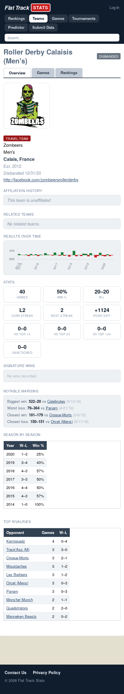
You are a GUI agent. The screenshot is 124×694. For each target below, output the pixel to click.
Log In (114, 7)
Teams (38, 18)
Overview (17, 73)
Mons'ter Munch (19, 599)
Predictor (16, 27)
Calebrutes (56, 401)
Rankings (16, 18)
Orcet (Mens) (62, 421)
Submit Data (43, 27)
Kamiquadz (15, 541)
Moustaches (16, 566)
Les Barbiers (16, 574)
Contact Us (16, 672)
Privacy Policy (47, 672)
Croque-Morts (60, 414)
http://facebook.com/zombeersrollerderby (40, 180)
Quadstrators (17, 608)
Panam (52, 408)
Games (58, 18)
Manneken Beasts (21, 616)
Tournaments (83, 18)
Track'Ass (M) (17, 549)
